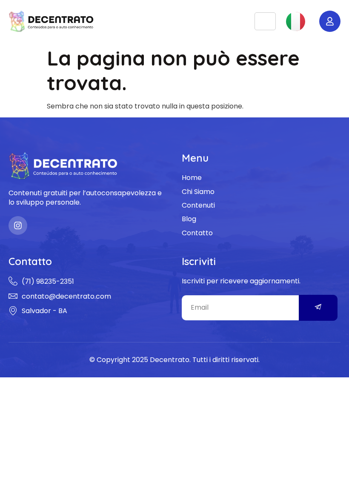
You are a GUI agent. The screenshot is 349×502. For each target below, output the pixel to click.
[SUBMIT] (318, 308)
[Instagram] (18, 225)
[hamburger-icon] (265, 21)
